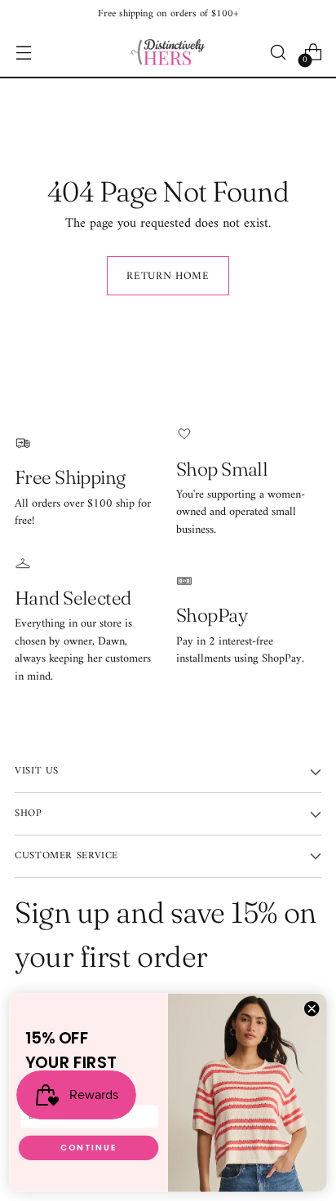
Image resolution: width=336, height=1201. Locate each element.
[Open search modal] (277, 52)
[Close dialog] (311, 1008)
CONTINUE (88, 1148)
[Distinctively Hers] (168, 52)
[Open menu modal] (23, 52)
